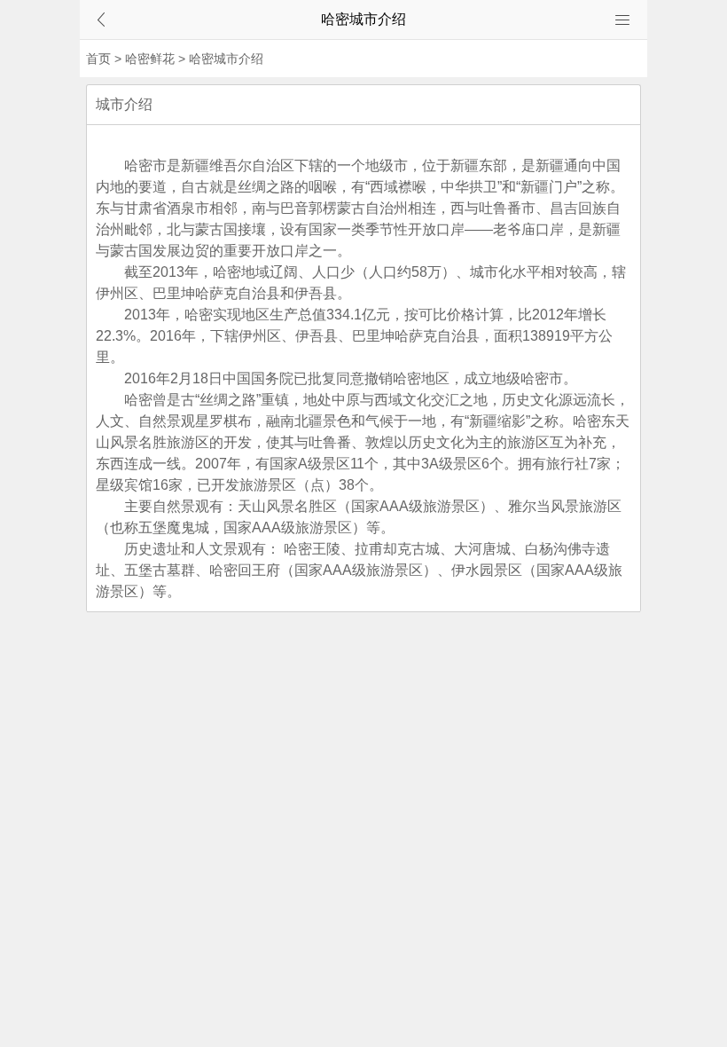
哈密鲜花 (150, 58)
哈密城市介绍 (226, 58)
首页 (98, 58)
